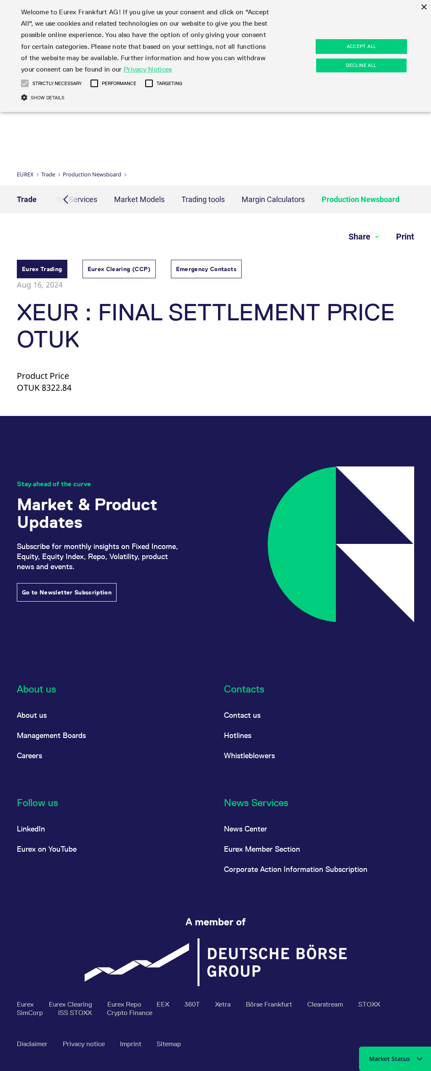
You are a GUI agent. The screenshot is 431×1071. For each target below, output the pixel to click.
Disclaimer (33, 1044)
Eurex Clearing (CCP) (119, 269)
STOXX (369, 1004)
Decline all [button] (361, 65)
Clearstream (326, 1004)
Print (405, 237)
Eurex (25, 174)
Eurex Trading (42, 269)
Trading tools (203, 199)
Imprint (131, 1044)
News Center (245, 828)
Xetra (223, 1004)
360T (193, 1004)
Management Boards (51, 735)
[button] (24, 83)
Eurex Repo (125, 1004)
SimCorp (31, 1013)
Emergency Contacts (206, 269)
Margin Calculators (273, 199)
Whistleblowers (249, 755)
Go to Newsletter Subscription (67, 592)
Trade (48, 174)
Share (360, 237)
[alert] (215, 56)
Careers (29, 755)
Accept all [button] (361, 46)
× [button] (423, 7)
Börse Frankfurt (270, 1004)
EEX (164, 1004)
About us (32, 715)
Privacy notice (84, 1044)
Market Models (139, 199)
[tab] (42, 270)
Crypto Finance (129, 1013)
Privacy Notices (148, 69)
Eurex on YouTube (47, 849)
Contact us (242, 715)
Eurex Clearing (71, 1004)
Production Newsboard (92, 174)
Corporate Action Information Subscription (295, 869)
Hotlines (237, 735)
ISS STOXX (75, 1013)
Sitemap (169, 1044)
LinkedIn (31, 828)
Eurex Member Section (262, 849)
